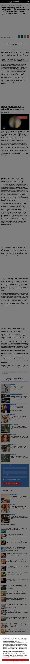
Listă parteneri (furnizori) (6, 657)
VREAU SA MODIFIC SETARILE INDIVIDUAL (15, 662)
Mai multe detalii (17, 641)
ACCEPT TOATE (15, 660)
